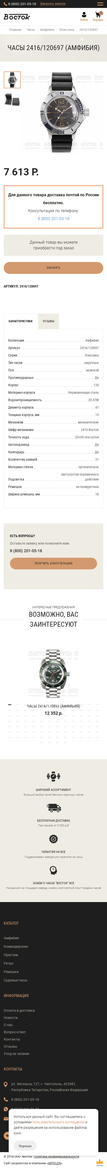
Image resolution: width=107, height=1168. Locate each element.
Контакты (12, 1039)
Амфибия (47, 30)
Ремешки (11, 972)
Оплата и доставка (19, 1010)
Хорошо (25, 1145)
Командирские (16, 946)
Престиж (11, 955)
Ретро (8, 963)
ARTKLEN (54, 1163)
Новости (11, 1018)
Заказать (53, 267)
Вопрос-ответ (15, 1032)
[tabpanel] (53, 675)
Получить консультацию (54, 563)
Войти (84, 20)
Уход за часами (16, 1054)
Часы (31, 30)
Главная (15, 30)
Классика (66, 30)
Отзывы (48, 321)
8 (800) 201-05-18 (22, 4)
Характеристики (20, 321)
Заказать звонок (52, 3)
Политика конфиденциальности (56, 1156)
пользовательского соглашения (58, 1122)
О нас (8, 1025)
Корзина (98, 20)
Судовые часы (15, 980)
